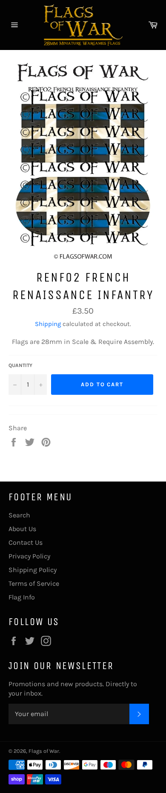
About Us (22, 529)
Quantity (20, 365)
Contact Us (26, 542)
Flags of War (44, 751)
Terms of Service (34, 583)
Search (19, 515)
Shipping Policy (33, 570)
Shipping (48, 324)
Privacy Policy (29, 556)
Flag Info (22, 597)
